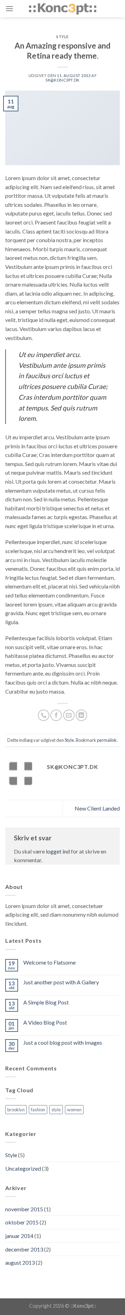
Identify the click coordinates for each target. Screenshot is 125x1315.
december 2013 (24, 1249)
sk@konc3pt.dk (62, 80)
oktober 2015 (22, 1222)
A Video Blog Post (45, 1022)
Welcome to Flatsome (49, 962)
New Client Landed (97, 808)
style (56, 1109)
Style (62, 36)
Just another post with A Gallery (61, 982)
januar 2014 (19, 1235)
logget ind (58, 851)
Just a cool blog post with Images (62, 1042)
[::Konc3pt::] (62, 9)
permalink (107, 740)
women (74, 1109)
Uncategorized (23, 1168)
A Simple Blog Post (46, 1002)
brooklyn (16, 1109)
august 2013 (20, 1262)
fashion (38, 1109)
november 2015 (24, 1209)
